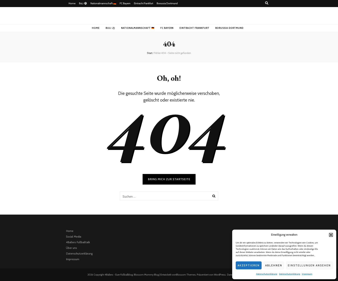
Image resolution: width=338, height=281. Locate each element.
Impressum (307, 274)
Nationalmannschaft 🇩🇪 (103, 3)
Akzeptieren (249, 265)
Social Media (73, 236)
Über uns (71, 248)
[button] (331, 235)
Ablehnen (273, 265)
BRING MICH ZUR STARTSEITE (169, 179)
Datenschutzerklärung (266, 274)
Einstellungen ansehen (309, 265)
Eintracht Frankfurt (143, 3)
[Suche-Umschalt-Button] (266, 3)
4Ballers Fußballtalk (78, 242)
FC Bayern (125, 3)
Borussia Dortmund (167, 3)
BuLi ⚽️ (83, 3)
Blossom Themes (186, 274)
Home (72, 3)
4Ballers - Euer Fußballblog (119, 274)
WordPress (220, 274)
